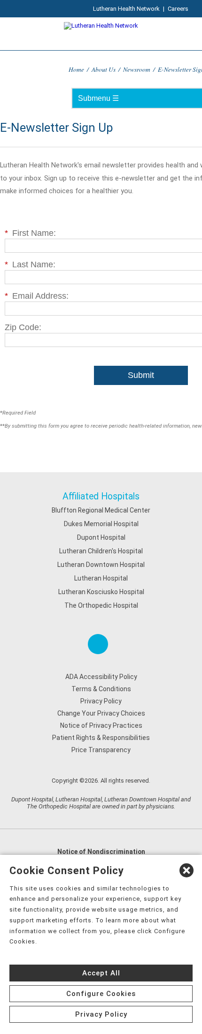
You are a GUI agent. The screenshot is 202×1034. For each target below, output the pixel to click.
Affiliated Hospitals (101, 496)
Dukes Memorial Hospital (101, 524)
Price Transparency (101, 750)
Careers (178, 8)
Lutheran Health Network (126, 8)
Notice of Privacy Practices (101, 725)
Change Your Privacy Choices (101, 713)
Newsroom (136, 69)
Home (76, 69)
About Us (104, 69)
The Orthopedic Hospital (101, 605)
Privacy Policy (101, 701)
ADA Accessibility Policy (101, 676)
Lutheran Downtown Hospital (101, 564)
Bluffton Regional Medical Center (101, 510)
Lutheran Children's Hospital (101, 551)
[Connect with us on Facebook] (98, 644)
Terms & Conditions (101, 689)
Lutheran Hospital (101, 578)
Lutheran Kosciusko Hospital (101, 592)
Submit (141, 375)
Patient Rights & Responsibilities (101, 737)
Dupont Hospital (101, 537)
